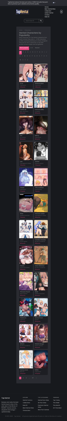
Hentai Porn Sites (43, 400)
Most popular (24, 48)
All (20, 52)
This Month (56, 405)
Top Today (56, 400)
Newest (37, 48)
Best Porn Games (43, 410)
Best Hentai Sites (50, 9)
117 (33, 378)
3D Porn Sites (42, 403)
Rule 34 (47, 17)
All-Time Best (57, 408)
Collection (48, 11)
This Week (56, 403)
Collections (26, 403)
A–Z (31, 48)
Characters (26, 410)
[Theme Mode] (61, 11)
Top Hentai (5, 398)
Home (47, 7)
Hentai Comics (27, 400)
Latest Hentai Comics (49, 14)
